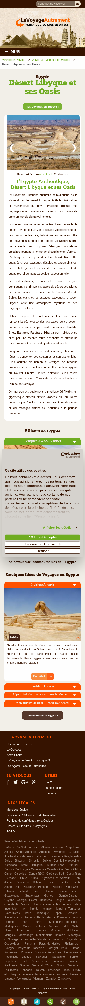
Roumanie (10, 952)
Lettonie (9, 921)
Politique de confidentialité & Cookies (30, 820)
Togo (66, 969)
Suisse (24, 965)
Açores (26, 856)
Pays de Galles (49, 943)
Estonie (57, 886)
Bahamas (40, 856)
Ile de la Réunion (18, 904)
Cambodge (21, 869)
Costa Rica (74, 873)
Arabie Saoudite (26, 851)
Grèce (74, 891)
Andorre (58, 847)
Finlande (24, 891)
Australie (73, 851)
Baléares (55, 856)
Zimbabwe (64, 978)
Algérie (45, 847)
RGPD (11, 831)
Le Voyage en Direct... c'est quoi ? (28, 760)
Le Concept (14, 749)
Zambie (51, 978)
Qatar (75, 948)
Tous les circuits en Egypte (42, 715)
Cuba (34, 878)
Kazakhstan (11, 917)
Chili (76, 869)
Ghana (62, 891)
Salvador (41, 956)
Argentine (45, 851)
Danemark (23, 882)
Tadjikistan (11, 969)
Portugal (52, 948)
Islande (47, 908)
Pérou (64, 948)
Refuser (43, 551)
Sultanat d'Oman (43, 965)
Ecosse (50, 882)
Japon (58, 913)
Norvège (13, 939)
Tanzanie (26, 969)
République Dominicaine (62, 952)
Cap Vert (64, 869)
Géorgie (22, 900)
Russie (25, 952)
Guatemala (32, 895)
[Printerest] (34, 783)
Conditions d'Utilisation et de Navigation (31, 815)
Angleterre (72, 847)
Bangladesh (71, 856)
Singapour (58, 961)
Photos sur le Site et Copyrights (27, 826)
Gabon (50, 891)
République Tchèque (17, 956)
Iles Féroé (62, 904)
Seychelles (11, 961)
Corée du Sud (55, 873)
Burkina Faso (56, 865)
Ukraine (73, 974)
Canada (51, 869)
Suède (61, 965)
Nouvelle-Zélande (35, 939)
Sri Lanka (10, 965)
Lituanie (38, 921)
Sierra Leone (40, 961)
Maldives (54, 926)
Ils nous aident (54, 787)
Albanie (33, 847)
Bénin (8, 869)
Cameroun (37, 869)
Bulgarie (37, 865)
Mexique (56, 930)
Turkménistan (43, 974)
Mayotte (40, 930)
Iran (23, 908)
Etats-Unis (72, 886)
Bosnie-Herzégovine (66, 860)
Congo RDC (36, 873)
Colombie (20, 873)
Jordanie (72, 913)
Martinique (23, 930)
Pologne (9, 948)
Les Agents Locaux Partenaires (26, 766)
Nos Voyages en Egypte (43, 106)
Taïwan (40, 969)
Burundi (73, 865)
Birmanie (33, 860)
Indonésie (10, 908)
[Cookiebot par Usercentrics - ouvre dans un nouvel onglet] (61, 455)
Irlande (34, 908)
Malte (75, 926)
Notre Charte (14, 755)
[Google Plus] (25, 783)
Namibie (60, 935)
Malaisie (40, 926)
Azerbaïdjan (11, 856)
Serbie (74, 956)
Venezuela (24, 978)
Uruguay (9, 978)
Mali (66, 926)
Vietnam (38, 978)
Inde (75, 904)
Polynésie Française (31, 948)
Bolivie (46, 860)
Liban (23, 921)
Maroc (8, 930)
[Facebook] (9, 783)
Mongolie (10, 935)
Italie (28, 913)
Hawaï (33, 900)
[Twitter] (16, 783)
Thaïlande (54, 969)
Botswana (10, 865)
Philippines (71, 943)
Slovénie (73, 961)
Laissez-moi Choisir (40, 544)
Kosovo (62, 917)
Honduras (46, 900)
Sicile (25, 961)
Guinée (48, 895)
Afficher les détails (57, 527)
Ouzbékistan (12, 943)
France (37, 891)
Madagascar (12, 926)
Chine (8, 873)
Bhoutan (20, 860)
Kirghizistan (44, 917)
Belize (8, 860)
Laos (75, 917)
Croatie (11, 878)
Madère (27, 926)
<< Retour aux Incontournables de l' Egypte (42, 562)
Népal (56, 939)
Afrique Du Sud (16, 847)
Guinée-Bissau (68, 895)
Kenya (28, 917)
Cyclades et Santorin (56, 878)
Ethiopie (9, 891)
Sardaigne (58, 956)
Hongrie (59, 900)
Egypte (63, 882)
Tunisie (26, 974)
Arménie (59, 851)
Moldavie (72, 930)
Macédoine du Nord (63, 921)
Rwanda (39, 952)
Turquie (60, 974)
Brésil (24, 865)
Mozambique (44, 935)
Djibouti (37, 882)
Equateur (29, 886)
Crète (23, 878)
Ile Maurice (74, 900)
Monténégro (26, 935)
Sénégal (73, 965)
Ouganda (71, 939)
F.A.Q (48, 782)
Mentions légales (17, 809)
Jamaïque (42, 913)
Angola (8, 851)
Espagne (43, 886)
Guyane (9, 900)
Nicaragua (74, 935)
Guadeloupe (11, 895)
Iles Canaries (42, 904)
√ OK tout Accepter (42, 537)
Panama (29, 943)
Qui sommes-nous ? (19, 744)
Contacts (50, 793)
